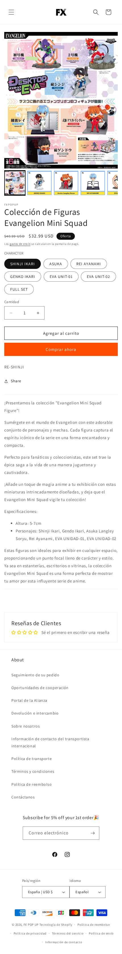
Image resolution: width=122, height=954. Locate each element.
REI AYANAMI (88, 263)
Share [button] (16, 380)
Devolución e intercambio (34, 713)
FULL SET (19, 289)
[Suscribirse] (93, 833)
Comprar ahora (61, 349)
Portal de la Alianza (29, 700)
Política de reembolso (31, 784)
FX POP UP (31, 925)
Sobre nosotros (25, 726)
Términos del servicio (68, 933)
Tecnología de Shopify (55, 925)
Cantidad (11, 301)
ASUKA (55, 263)
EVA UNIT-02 (98, 276)
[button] (11, 12)
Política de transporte (31, 758)
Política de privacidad (30, 933)
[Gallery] (61, 114)
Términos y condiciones (32, 771)
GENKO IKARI (22, 276)
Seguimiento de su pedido (35, 674)
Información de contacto (63, 942)
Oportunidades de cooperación (40, 687)
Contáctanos (23, 797)
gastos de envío (20, 244)
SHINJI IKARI (22, 263)
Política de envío (101, 933)
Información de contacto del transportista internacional (50, 742)
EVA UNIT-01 (61, 276)
